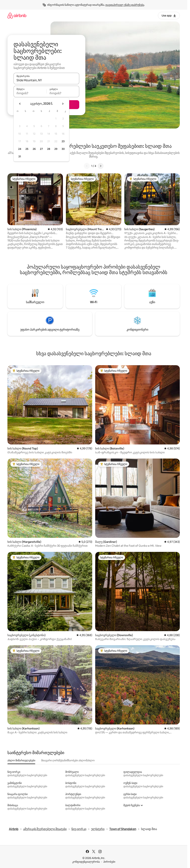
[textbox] (30, 93)
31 (19, 156)
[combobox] (46, 80)
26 (34, 149)
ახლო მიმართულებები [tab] (21, 760)
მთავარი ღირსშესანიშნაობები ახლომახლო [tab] (68, 760)
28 (48, 149)
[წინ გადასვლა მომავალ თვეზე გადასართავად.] (63, 104)
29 (55, 149)
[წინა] (87, 166)
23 (63, 141)
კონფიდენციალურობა (86, 861)
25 (26, 149)
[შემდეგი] (101, 166)
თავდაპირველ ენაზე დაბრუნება (124, 4)
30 (63, 149)
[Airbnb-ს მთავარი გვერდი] (16, 15)
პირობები (109, 861)
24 (19, 149)
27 (41, 149)
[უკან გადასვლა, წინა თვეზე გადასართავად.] (20, 104)
